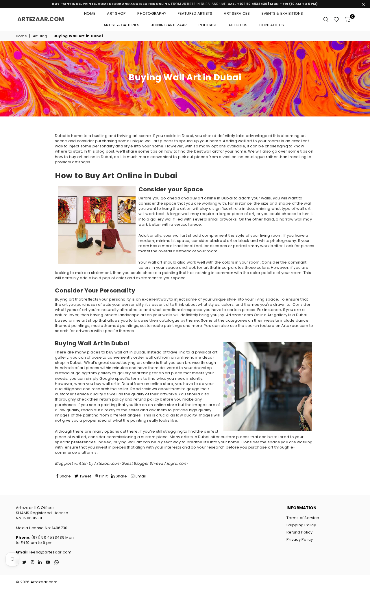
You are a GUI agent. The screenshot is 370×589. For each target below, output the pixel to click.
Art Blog (40, 36)
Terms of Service (302, 518)
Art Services (237, 13)
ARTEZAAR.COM (40, 19)
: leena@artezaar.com (49, 552)
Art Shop (116, 13)
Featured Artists (195, 13)
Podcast (208, 25)
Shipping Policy (301, 525)
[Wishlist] (336, 19)
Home (89, 13)
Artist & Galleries (121, 25)
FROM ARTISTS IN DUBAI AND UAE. (185, 3)
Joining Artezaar (169, 25)
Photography (151, 13)
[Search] (326, 19)
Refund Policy (299, 532)
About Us (237, 25)
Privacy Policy (299, 539)
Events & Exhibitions (282, 13)
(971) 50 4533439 (47, 537)
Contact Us (271, 25)
